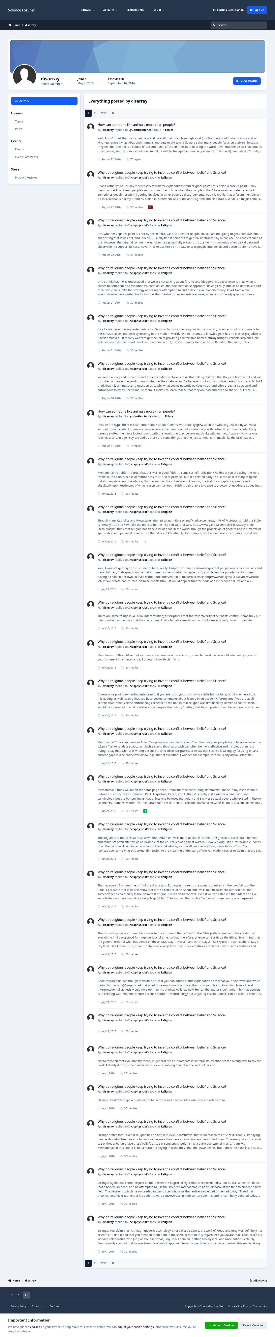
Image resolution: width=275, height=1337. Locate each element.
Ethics (169, 130)
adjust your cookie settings (136, 1327)
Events (19, 149)
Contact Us (37, 1306)
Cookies (54, 1306)
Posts (18, 129)
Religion (166, 177)
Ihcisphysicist (137, 177)
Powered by (247, 1306)
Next (103, 113)
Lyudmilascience (139, 130)
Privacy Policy (18, 1306)
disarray (108, 130)
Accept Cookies (224, 1325)
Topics (19, 121)
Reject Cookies (253, 1325)
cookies (35, 1327)
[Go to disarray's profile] (90, 126)
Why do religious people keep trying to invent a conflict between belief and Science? (162, 172)
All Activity (22, 101)
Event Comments (26, 157)
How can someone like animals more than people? (136, 124)
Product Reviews (26, 177)
